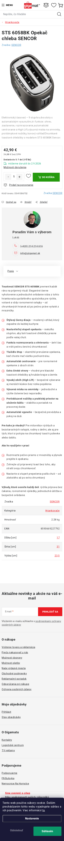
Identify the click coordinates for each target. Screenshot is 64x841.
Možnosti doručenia (15, 167)
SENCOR (57, 193)
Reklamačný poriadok (14, 678)
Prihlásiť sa (50, 611)
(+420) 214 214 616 (31, 246)
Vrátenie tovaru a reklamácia (18, 647)
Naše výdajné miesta (14, 668)
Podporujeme (9, 773)
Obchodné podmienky (14, 673)
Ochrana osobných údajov (17, 689)
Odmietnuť (16, 830)
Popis (11, 271)
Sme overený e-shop (17, 793)
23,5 (57, 555)
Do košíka (48, 177)
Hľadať (59, 14)
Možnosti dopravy (12, 657)
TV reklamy (8, 750)
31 (58, 546)
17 (58, 537)
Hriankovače (52, 510)
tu (43, 810)
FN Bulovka (8, 778)
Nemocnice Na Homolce (15, 783)
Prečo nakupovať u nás (15, 652)
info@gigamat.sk (30, 253)
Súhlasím (47, 831)
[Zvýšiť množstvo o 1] (19, 177)
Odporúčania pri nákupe (15, 684)
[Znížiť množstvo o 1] (8, 177)
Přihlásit (6, 712)
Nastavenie (32, 818)
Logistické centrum (13, 745)
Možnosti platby (11, 663)
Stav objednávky (11, 717)
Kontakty (7, 740)
